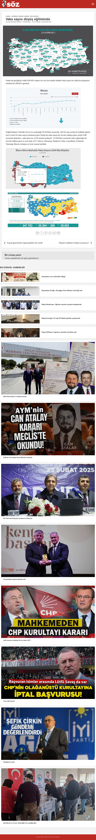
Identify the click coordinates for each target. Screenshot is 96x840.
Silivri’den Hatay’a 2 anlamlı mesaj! (14, 396)
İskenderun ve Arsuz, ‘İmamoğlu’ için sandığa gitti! (19, 823)
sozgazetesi (46, 22)
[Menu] (92, 4)
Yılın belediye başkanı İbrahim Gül (14, 579)
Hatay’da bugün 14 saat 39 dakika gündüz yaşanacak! (61, 318)
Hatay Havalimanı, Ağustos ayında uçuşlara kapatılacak (61, 304)
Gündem (14, 16)
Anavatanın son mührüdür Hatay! (53, 276)
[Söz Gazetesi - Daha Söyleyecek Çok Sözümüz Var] (13, 4)
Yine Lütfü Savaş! (9, 701)
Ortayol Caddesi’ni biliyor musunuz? (74, 243)
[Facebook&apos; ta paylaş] (42, 233)
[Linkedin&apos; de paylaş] (59, 233)
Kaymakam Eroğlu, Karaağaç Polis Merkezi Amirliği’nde (62, 290)
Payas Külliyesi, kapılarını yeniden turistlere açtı (59, 332)
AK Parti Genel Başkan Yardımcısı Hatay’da (17, 518)
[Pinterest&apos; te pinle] (54, 233)
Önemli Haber (23, 16)
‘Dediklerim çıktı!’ (9, 762)
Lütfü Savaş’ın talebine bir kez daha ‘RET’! (17, 640)
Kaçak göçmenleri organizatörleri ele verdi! (25, 243)
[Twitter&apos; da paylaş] (46, 233)
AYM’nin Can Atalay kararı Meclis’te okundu (17, 457)
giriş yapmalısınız (31, 258)
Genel (8, 16)
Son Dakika (34, 16)
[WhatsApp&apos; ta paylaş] (37, 233)
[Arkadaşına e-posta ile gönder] (50, 233)
